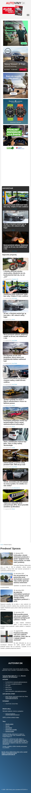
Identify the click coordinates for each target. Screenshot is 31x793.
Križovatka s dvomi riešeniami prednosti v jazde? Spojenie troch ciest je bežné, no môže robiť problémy (22, 558)
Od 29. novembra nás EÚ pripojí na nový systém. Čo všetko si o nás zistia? (16, 483)
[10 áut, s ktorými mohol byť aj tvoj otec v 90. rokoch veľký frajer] (15, 223)
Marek (13, 230)
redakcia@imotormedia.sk (20, 691)
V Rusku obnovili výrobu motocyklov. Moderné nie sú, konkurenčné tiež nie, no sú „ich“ (14, 274)
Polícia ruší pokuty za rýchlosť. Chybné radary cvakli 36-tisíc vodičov (15, 380)
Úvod (1, 544)
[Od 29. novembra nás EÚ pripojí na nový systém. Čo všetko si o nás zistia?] (15, 480)
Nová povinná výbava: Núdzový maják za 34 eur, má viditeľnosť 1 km (16, 247)
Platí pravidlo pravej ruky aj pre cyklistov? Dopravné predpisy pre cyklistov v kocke (22, 616)
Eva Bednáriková (16, 488)
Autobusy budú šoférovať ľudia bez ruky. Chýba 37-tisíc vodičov (16, 206)
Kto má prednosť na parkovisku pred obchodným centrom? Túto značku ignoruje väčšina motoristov (21, 579)
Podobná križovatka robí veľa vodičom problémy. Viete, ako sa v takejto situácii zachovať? (22, 636)
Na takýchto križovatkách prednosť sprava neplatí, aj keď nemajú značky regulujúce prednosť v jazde (22, 596)
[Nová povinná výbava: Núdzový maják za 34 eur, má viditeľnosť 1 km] (15, 244)
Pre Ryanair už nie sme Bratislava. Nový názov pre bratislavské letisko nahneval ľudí (15, 358)
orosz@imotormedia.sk (16, 684)
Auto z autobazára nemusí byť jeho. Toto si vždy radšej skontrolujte (15, 443)
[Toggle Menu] (28, 15)
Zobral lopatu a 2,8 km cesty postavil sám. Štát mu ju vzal (14, 463)
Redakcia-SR (15, 279)
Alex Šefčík (14, 209)
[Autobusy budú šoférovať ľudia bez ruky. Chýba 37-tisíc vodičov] (15, 203)
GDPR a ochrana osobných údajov (11, 717)
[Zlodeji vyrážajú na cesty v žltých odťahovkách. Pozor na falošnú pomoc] (15, 398)
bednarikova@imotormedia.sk (20, 682)
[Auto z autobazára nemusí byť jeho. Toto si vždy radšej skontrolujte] (15, 440)
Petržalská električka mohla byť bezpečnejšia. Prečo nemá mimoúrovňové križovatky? (15, 422)
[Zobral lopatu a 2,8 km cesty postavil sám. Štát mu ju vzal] (15, 461)
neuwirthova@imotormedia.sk (12, 714)
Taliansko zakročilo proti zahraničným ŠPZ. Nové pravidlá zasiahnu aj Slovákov (16, 505)
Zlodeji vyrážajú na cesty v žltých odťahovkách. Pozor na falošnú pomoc (15, 401)
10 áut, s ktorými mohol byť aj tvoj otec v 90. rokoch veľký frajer (15, 226)
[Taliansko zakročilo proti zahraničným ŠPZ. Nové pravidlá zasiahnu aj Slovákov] (15, 502)
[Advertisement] (15, 167)
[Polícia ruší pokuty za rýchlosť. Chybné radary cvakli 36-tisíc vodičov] (15, 377)
